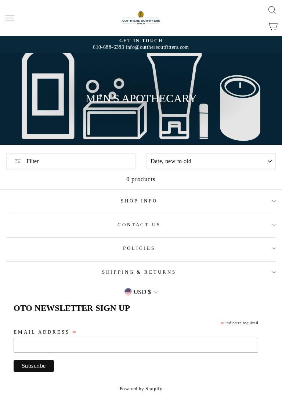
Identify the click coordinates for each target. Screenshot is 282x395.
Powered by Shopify (141, 388)
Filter (32, 161)
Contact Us (139, 224)
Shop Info (139, 201)
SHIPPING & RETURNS (139, 272)
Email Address (45, 333)
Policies (139, 248)
